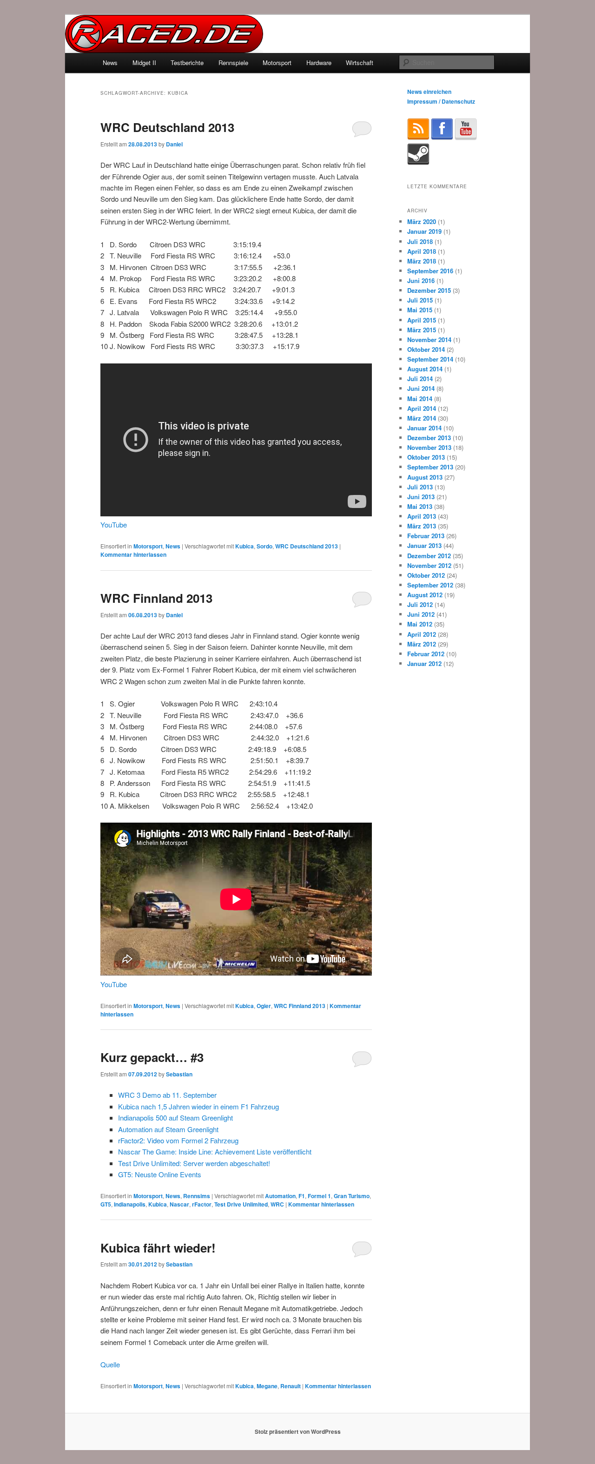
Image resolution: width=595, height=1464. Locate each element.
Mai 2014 (419, 398)
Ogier (264, 1006)
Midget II (144, 62)
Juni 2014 (421, 388)
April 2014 (421, 408)
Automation (280, 1196)
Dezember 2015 (429, 290)
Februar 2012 (425, 653)
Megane (267, 1386)
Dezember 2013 (429, 437)
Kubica (244, 546)
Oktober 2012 (426, 575)
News (110, 62)
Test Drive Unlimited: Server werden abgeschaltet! (194, 1163)
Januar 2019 (424, 231)
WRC (277, 1204)
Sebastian (179, 1074)
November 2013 (429, 447)
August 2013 (425, 477)
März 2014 (421, 418)
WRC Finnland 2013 (156, 598)
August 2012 (425, 594)
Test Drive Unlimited (241, 1204)
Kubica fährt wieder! (158, 1247)
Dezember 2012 (429, 555)
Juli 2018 (420, 241)
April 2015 (421, 320)
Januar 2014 (424, 427)
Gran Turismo (352, 1196)
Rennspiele (233, 62)
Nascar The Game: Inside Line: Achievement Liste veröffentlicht (214, 1151)
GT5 (105, 1204)
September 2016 (430, 270)
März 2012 (421, 644)
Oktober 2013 (426, 457)
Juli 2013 (420, 486)
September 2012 (430, 584)
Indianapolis (129, 1204)
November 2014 (429, 339)
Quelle (110, 1364)
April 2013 (421, 516)
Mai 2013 (419, 506)
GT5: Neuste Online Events (159, 1174)
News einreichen (429, 91)
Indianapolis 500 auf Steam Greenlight (175, 1117)
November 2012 (429, 565)
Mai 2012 (419, 624)
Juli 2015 (420, 300)
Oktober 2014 (426, 349)
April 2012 (421, 634)
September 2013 (430, 466)
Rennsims (196, 1196)
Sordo (264, 546)
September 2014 (430, 359)
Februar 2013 (425, 535)
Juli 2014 (420, 378)
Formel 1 (319, 1196)
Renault (290, 1386)
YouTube (113, 524)
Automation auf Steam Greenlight (168, 1129)
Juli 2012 (420, 604)
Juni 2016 (421, 280)
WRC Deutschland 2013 (167, 127)
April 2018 (421, 251)
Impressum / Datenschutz (441, 101)
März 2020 (421, 221)
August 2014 (425, 368)
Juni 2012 (421, 614)
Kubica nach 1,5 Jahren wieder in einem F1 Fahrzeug (198, 1106)
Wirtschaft (359, 62)
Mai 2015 (419, 309)
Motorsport (277, 62)
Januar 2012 (424, 663)
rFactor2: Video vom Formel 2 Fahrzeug (178, 1140)
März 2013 (421, 525)
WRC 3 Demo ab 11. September (167, 1095)
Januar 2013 (424, 545)
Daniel (174, 144)
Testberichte (187, 62)
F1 (301, 1196)
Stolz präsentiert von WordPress (298, 1431)
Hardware (318, 62)
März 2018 (421, 261)
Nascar (179, 1204)
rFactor (202, 1204)
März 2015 (421, 329)
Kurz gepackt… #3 (152, 1057)
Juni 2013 (421, 496)
